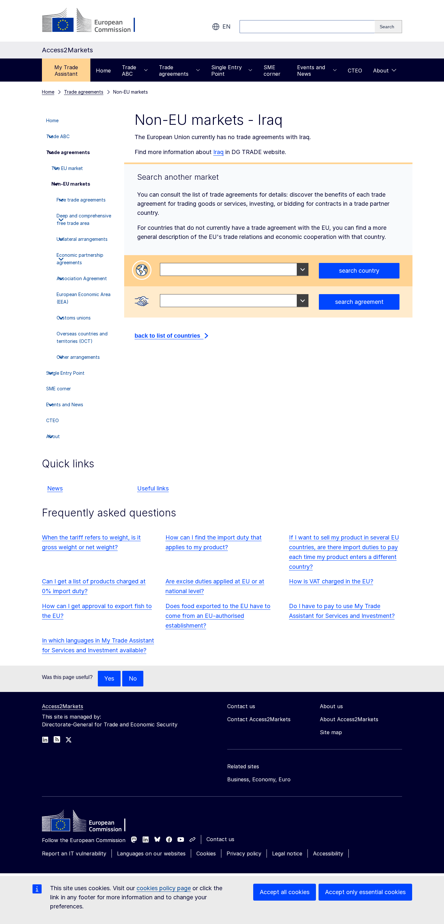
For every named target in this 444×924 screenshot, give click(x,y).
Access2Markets (62, 706)
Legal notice (287, 853)
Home (103, 70)
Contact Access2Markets (259, 719)
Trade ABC (129, 70)
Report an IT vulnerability (74, 853)
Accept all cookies (284, 892)
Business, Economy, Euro (259, 779)
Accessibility (328, 853)
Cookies (206, 853)
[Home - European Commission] (89, 822)
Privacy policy (244, 853)
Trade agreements (174, 70)
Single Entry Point (226, 70)
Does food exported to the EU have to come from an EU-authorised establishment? (217, 616)
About (381, 70)
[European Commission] (94, 21)
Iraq (218, 152)
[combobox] (234, 269)
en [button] (226, 26)
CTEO (355, 70)
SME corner (272, 70)
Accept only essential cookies (365, 892)
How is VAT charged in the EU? (331, 581)
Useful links (153, 488)
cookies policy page (164, 888)
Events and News (311, 70)
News (55, 488)
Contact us (220, 839)
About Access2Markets (349, 719)
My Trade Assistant (66, 70)
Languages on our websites (151, 853)
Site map (331, 732)
